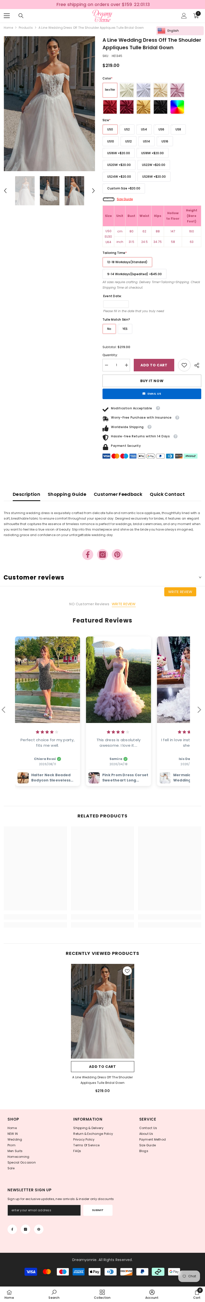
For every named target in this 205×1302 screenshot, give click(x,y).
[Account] (184, 15)
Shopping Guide (67, 494)
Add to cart (154, 365)
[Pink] (177, 90)
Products (26, 27)
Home (8, 27)
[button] (5, 190)
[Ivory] (126, 90)
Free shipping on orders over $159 (94, 4)
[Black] (160, 106)
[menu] (7, 16)
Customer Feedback (118, 494)
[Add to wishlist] (127, 970)
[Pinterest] (117, 554)
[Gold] (143, 106)
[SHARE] (195, 365)
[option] (49, 103)
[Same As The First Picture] (110, 90)
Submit (98, 1210)
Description (26, 494)
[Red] (110, 106)
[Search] (21, 16)
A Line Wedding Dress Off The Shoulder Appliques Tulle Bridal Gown (102, 1080)
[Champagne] (160, 90)
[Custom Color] (177, 106)
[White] (143, 90)
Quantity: (110, 355)
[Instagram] (102, 554)
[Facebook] (87, 554)
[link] (184, 365)
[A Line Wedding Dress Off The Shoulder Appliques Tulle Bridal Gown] (102, 1011)
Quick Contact (167, 494)
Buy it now (152, 380)
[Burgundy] (126, 106)
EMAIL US (154, 394)
